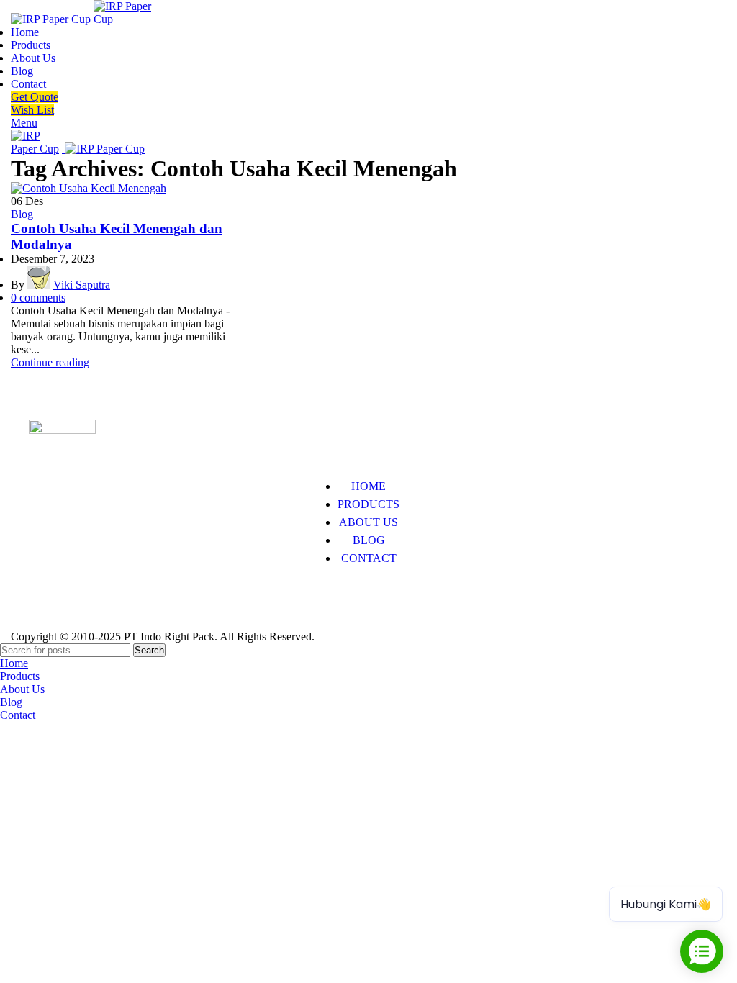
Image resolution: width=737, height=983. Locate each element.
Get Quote (34, 97)
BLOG (369, 540)
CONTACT (369, 558)
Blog (22, 214)
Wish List (32, 110)
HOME (368, 486)
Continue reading (50, 362)
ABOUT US (368, 522)
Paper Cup (53, 602)
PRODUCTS (368, 504)
